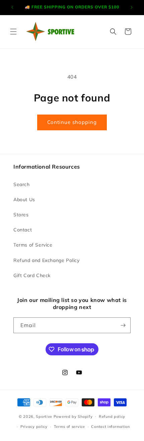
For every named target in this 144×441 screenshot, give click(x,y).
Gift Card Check (32, 275)
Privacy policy (34, 426)
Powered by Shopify (73, 416)
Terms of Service (33, 245)
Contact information (110, 426)
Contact (22, 230)
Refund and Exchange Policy (46, 260)
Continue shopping (72, 122)
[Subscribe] (123, 325)
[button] (13, 31)
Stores (21, 215)
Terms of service (69, 426)
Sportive (44, 416)
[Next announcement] (131, 7)
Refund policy (112, 416)
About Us (24, 199)
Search (21, 184)
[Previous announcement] (12, 7)
